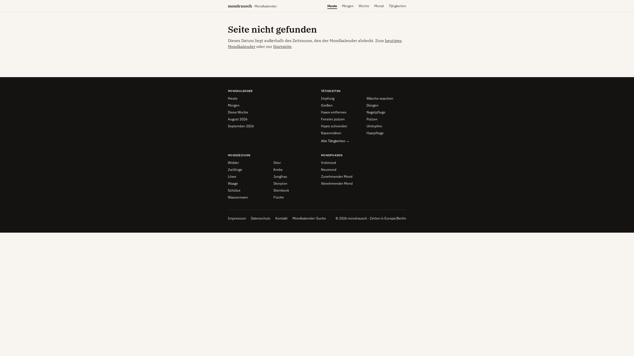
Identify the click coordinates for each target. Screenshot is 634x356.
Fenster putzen (333, 119)
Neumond (328, 169)
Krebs (278, 169)
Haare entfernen (333, 112)
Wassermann (238, 197)
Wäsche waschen (380, 98)
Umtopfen (374, 126)
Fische (278, 197)
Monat (379, 7)
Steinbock (281, 190)
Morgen (348, 7)
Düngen (372, 105)
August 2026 (237, 119)
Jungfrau (280, 176)
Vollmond (328, 162)
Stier (277, 162)
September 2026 (241, 126)
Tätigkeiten (397, 6)
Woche (364, 7)
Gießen (327, 105)
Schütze (234, 190)
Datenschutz (260, 218)
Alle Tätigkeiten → (335, 141)
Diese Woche (238, 112)
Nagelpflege (376, 112)
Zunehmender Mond (336, 176)
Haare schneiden (334, 126)
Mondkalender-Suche (309, 218)
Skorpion (280, 183)
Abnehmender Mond (337, 183)
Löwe (232, 176)
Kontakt (281, 218)
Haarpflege (375, 133)
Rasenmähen (331, 133)
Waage (233, 183)
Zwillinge (235, 169)
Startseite (282, 46)
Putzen (372, 119)
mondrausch (252, 5)
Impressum (237, 218)
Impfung (327, 98)
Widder (233, 162)
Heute (332, 7)
